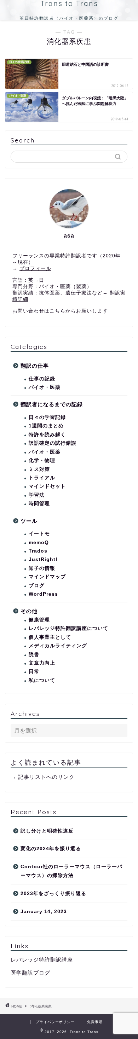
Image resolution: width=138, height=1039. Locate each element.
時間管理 (39, 503)
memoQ (39, 542)
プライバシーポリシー (55, 1022)
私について (42, 680)
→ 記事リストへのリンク (43, 777)
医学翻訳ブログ (30, 973)
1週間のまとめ (46, 425)
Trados (38, 551)
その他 (29, 611)
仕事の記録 (42, 378)
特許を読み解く (47, 434)
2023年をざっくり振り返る (53, 893)
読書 (34, 654)
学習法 (37, 495)
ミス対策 (39, 469)
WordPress (43, 594)
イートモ (39, 533)
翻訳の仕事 (35, 366)
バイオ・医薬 (45, 387)
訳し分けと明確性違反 (47, 831)
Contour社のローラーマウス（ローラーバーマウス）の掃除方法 (71, 871)
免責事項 (95, 1022)
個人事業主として (50, 637)
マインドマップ (47, 576)
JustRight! (43, 559)
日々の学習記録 (47, 417)
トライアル (42, 477)
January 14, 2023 (44, 911)
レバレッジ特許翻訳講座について (68, 628)
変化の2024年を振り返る (51, 848)
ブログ (37, 585)
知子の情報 (42, 568)
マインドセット (47, 486)
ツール (29, 521)
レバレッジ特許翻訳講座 (42, 960)
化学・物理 (42, 460)
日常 (34, 671)
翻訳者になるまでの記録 (52, 404)
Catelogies (29, 346)
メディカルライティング (58, 645)
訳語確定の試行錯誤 (52, 443)
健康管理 (39, 620)
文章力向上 (42, 663)
